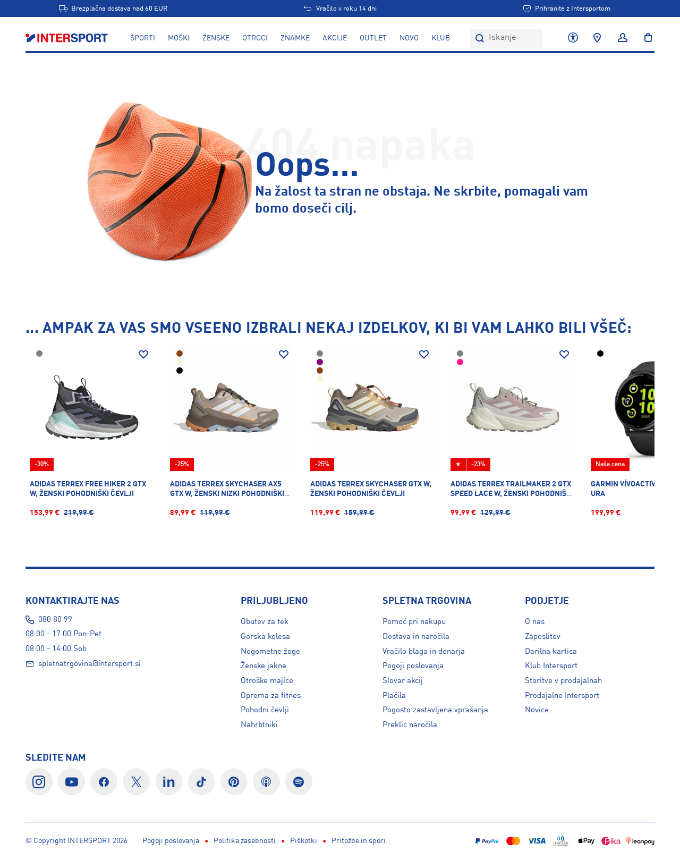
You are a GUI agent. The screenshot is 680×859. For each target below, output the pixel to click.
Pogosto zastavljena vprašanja (435, 710)
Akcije (334, 38)
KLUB (440, 38)
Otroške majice (267, 681)
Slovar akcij (402, 681)
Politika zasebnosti (245, 841)
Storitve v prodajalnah (563, 681)
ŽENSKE (216, 38)
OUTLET (373, 38)
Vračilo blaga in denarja (423, 651)
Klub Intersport (551, 666)
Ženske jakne (263, 666)
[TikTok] (201, 781)
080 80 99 (55, 620)
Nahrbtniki (259, 725)
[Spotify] (298, 781)
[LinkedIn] (169, 781)
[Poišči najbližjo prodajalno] (597, 38)
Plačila (394, 696)
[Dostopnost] (573, 38)
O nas (535, 622)
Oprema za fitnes (271, 696)
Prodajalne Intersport (562, 696)
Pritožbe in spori (359, 841)
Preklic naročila (409, 725)
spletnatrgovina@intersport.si (89, 664)
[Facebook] (103, 781)
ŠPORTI (142, 38)
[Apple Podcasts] (266, 781)
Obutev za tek (264, 622)
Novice (537, 710)
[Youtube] (71, 781)
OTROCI (255, 38)
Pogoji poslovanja (413, 666)
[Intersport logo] (68, 38)
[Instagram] (39, 781)
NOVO (409, 38)
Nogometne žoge (270, 651)
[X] (136, 781)
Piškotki (303, 841)
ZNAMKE (295, 38)
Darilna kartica (551, 651)
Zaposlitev (542, 637)
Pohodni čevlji (265, 710)
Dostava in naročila (415, 637)
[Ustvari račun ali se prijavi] (622, 38)
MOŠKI (179, 38)
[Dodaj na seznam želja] (143, 354)
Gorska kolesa (265, 637)
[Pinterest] (234, 781)
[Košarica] (644, 38)
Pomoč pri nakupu (414, 622)
